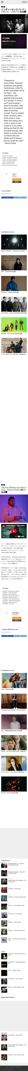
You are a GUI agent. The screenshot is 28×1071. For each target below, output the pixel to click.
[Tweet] (20, 197)
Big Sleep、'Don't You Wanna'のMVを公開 (11, 334)
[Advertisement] (14, 214)
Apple (17, 181)
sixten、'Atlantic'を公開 (7, 689)
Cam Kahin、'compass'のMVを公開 (10, 292)
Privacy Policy (19, 1067)
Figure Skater (15, 612)
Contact (12, 1067)
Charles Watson (7, 629)
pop (14, 629)
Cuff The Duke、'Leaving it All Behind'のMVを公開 (13, 313)
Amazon (17, 179)
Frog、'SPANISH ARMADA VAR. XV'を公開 (11, 731)
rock (4, 191)
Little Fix (14, 174)
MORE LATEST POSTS (7, 997)
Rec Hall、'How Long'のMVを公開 (9, 793)
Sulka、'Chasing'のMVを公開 (8, 271)
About (7, 1067)
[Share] (7, 197)
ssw (16, 629)
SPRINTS (8, 56)
